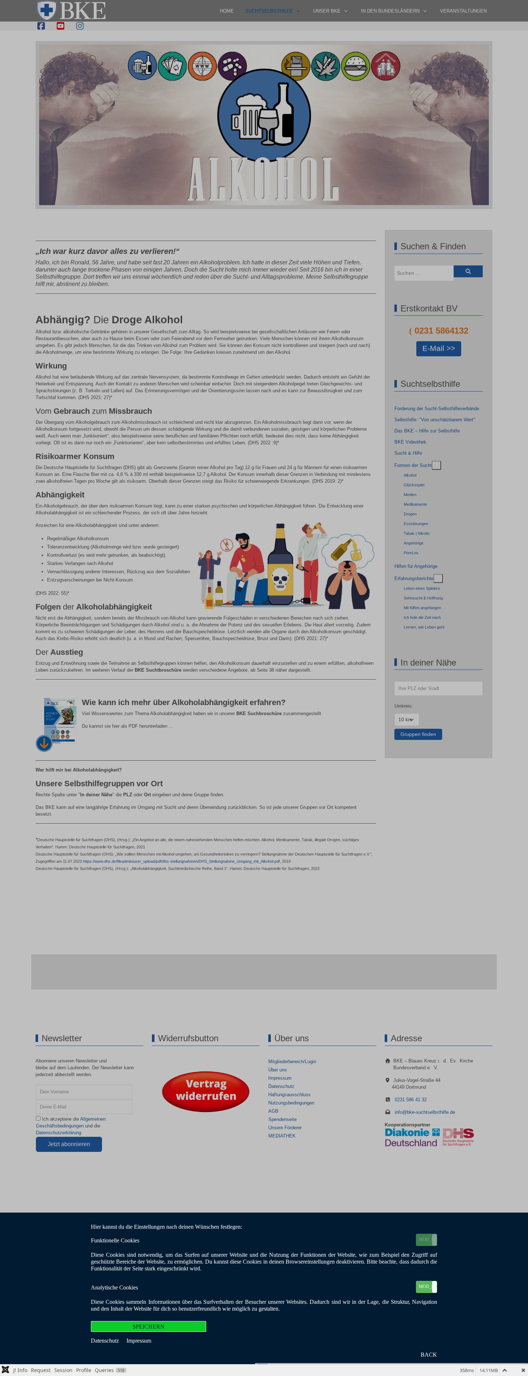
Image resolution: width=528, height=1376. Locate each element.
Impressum (138, 1341)
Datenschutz (105, 1341)
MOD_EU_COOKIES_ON (428, 1239)
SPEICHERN (149, 1327)
